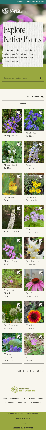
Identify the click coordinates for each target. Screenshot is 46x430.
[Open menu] (42, 11)
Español (40, 2)
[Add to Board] (19, 112)
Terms (22, 423)
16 (38, 371)
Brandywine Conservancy (26, 414)
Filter (23, 104)
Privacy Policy (23, 418)
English (31, 2)
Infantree (28, 428)
